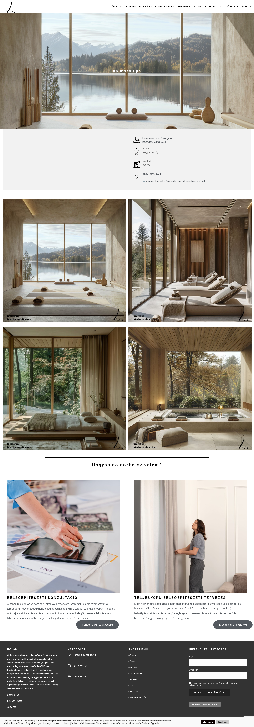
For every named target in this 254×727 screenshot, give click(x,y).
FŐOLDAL (116, 6)
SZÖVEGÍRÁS (13, 695)
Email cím (193, 670)
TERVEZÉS (184, 6)
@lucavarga (81, 665)
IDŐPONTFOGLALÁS (238, 6)
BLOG (197, 6)
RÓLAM (131, 6)
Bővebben (223, 722)
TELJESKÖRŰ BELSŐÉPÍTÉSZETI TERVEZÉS (180, 598)
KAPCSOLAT (213, 6)
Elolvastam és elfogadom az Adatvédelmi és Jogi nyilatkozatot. (213, 684)
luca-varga (80, 676)
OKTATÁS (11, 707)
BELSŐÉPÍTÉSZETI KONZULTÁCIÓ (42, 598)
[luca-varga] (69, 676)
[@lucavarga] (69, 665)
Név (191, 657)
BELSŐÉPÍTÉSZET (14, 701)
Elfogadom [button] (208, 722)
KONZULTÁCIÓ (164, 6)
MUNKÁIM (145, 6)
